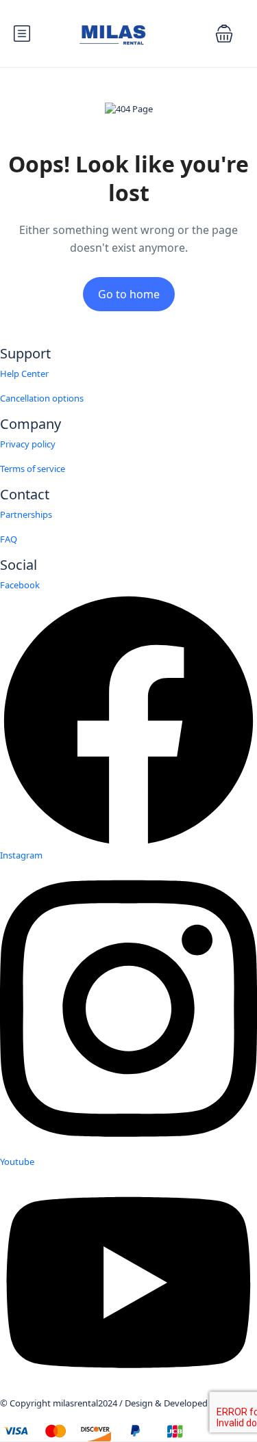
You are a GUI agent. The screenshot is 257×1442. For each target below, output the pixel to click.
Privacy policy (28, 444)
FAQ (8, 539)
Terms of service (32, 468)
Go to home (129, 294)
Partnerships (26, 514)
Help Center (24, 373)
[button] (224, 33)
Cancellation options (42, 398)
